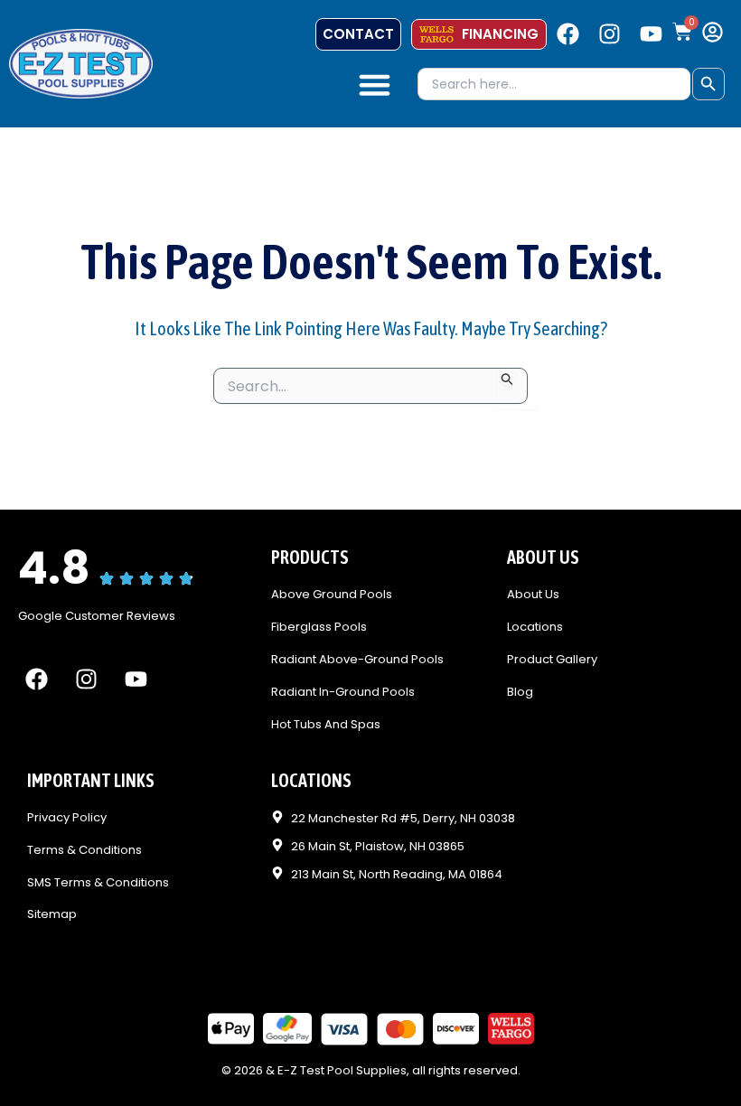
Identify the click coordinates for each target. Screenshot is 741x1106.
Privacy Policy (67, 818)
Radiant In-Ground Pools (343, 692)
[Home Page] (81, 63)
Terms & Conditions (84, 850)
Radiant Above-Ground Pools (357, 660)
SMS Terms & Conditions (98, 883)
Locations (535, 627)
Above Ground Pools (331, 595)
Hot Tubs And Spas (325, 725)
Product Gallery (552, 660)
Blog (520, 692)
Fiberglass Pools (319, 627)
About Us (533, 595)
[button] (375, 85)
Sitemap (52, 915)
